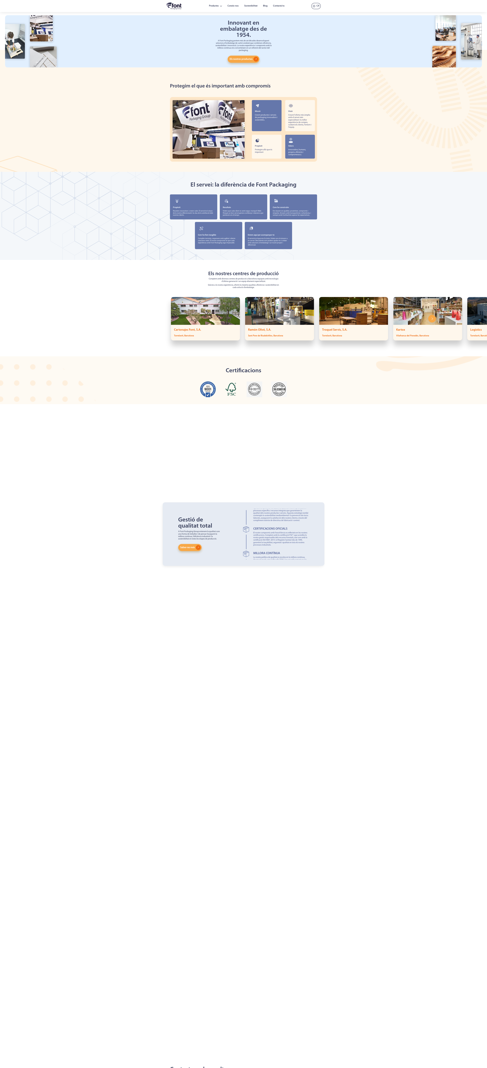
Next (432, 319)
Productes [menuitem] (214, 6)
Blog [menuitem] (265, 6)
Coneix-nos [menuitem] (233, 6)
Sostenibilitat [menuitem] (250, 6)
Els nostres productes (241, 59)
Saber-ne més (187, 547)
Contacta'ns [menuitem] (279, 6)
